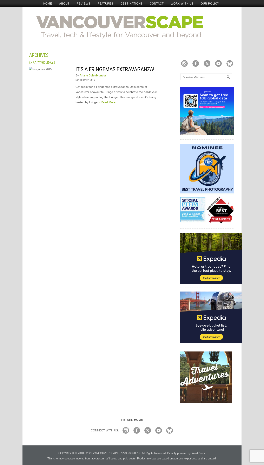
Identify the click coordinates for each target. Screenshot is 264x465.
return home (132, 419)
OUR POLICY (210, 3)
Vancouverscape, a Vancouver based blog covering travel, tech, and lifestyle (132, 26)
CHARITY (35, 62)
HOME (47, 3)
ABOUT (64, 3)
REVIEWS (84, 3)
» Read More (107, 102)
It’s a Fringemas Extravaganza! (114, 69)
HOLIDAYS (48, 62)
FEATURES (105, 3)
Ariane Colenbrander (93, 75)
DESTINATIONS (131, 3)
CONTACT (157, 3)
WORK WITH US (182, 3)
